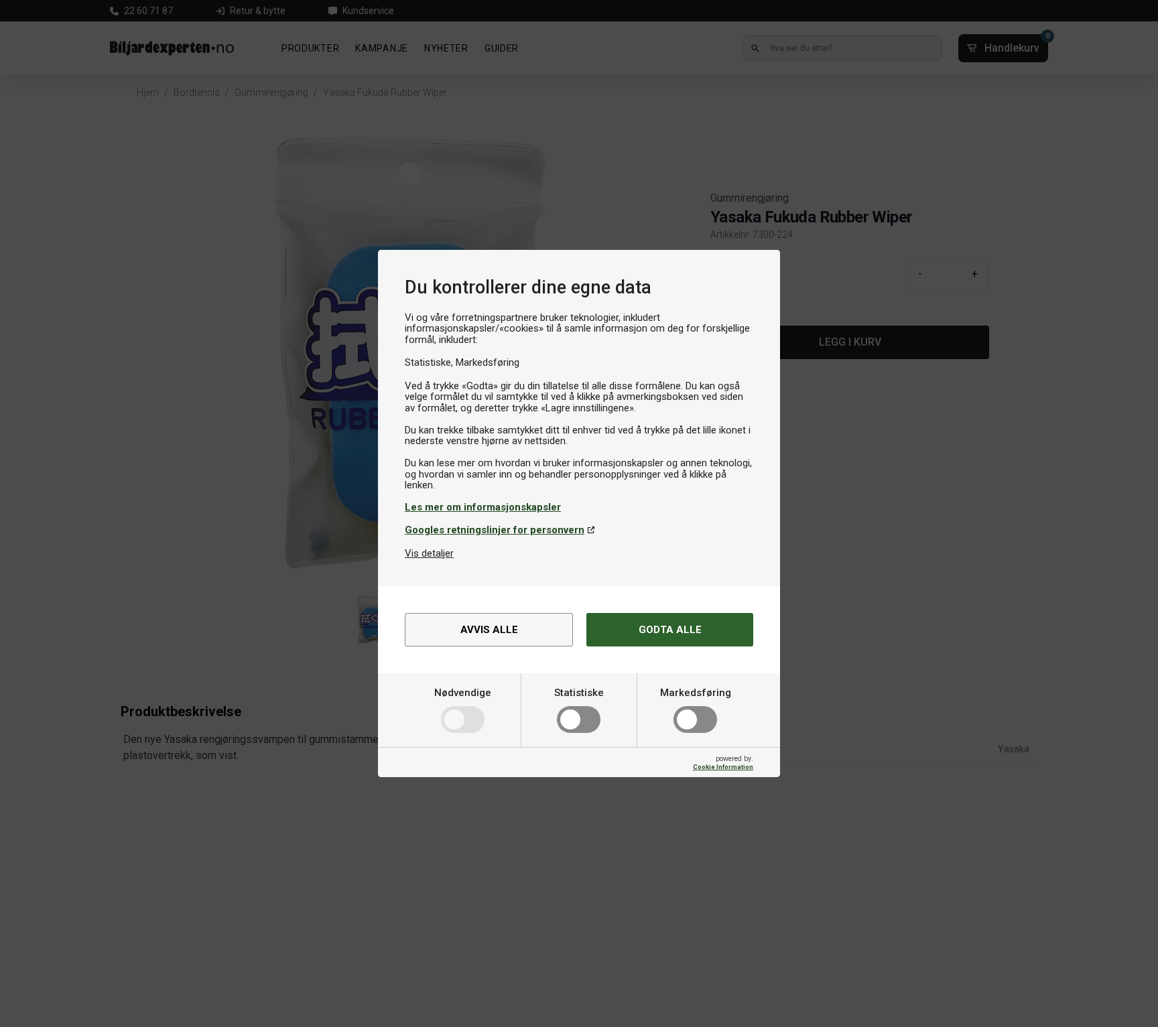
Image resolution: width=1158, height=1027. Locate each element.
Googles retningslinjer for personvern (494, 530)
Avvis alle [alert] (489, 630)
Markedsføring (695, 693)
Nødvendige (462, 693)
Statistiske (579, 693)
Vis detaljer (429, 553)
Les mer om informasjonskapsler (483, 507)
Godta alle (670, 630)
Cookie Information (723, 766)
